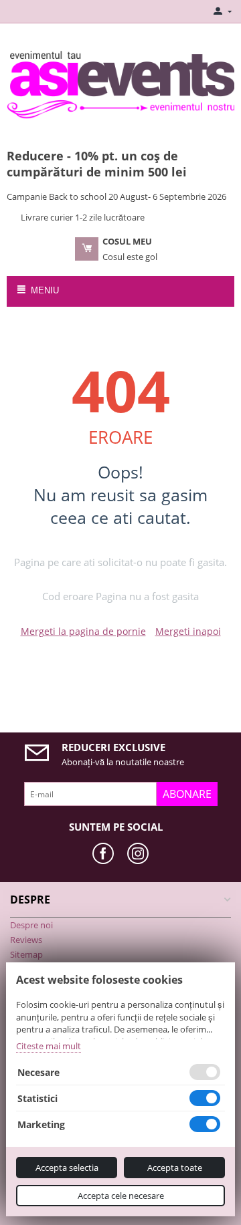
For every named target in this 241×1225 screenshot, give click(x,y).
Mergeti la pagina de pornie (83, 631)
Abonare (187, 794)
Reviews (26, 940)
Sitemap (26, 954)
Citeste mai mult (48, 1046)
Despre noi (31, 925)
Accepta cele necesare (121, 1196)
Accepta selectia (66, 1168)
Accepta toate (174, 1168)
